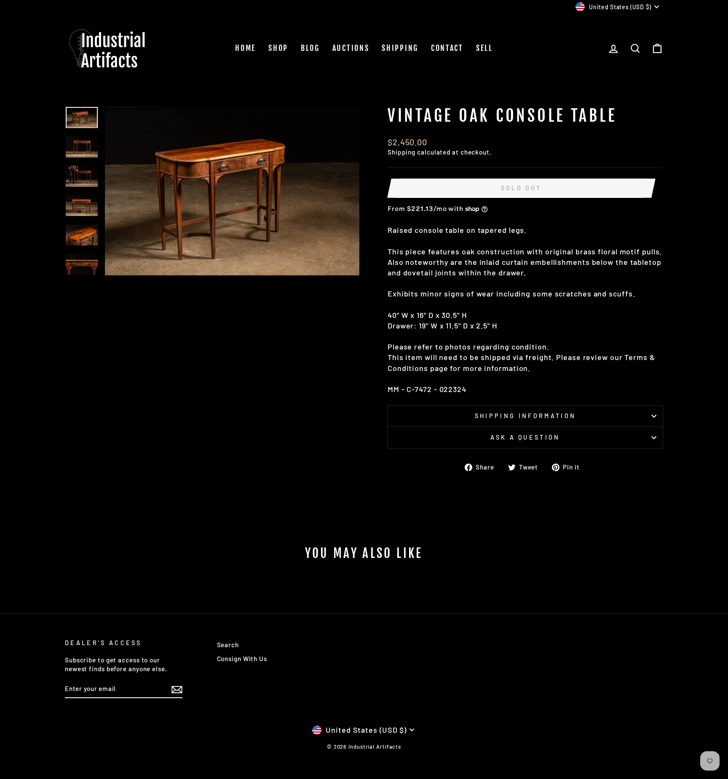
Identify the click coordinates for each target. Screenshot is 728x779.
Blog (310, 48)
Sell (484, 48)
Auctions (350, 48)
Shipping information (525, 415)
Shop (278, 48)
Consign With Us (242, 658)
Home (245, 48)
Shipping (400, 48)
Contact (447, 48)
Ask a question (525, 437)
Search (228, 644)
